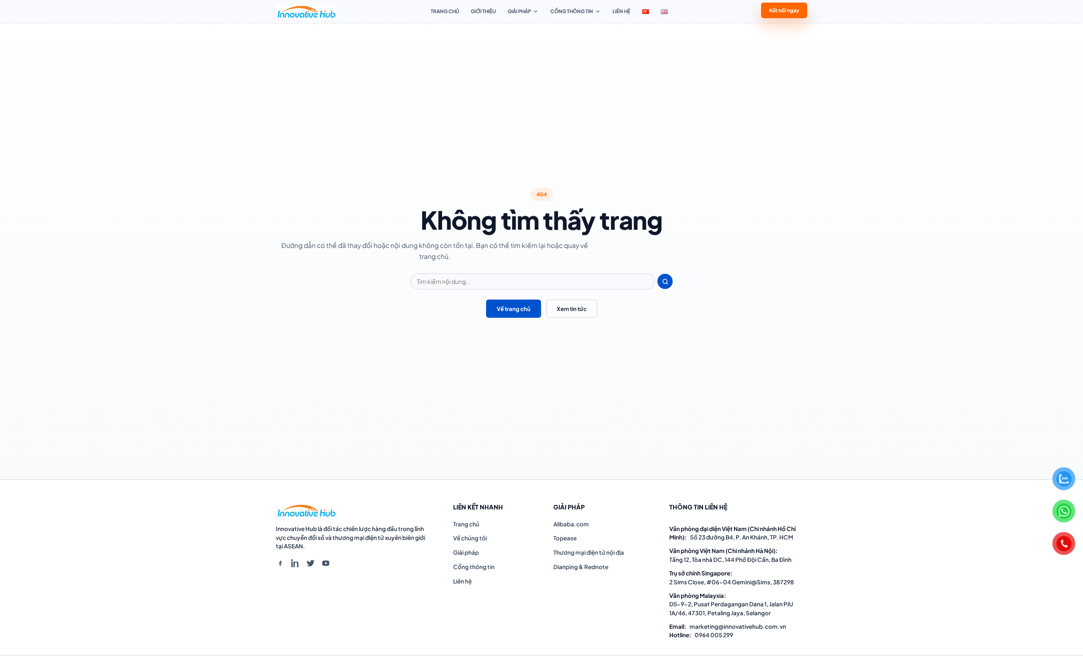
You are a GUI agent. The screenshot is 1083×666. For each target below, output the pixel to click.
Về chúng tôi (470, 538)
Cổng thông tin (571, 11)
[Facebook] (280, 563)
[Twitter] (310, 563)
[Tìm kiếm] (665, 281)
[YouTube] (326, 563)
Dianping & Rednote (580, 566)
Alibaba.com (571, 524)
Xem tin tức (572, 308)
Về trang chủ (514, 308)
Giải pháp (519, 11)
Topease (565, 538)
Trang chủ (445, 11)
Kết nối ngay (784, 11)
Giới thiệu (483, 11)
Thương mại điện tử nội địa (588, 552)
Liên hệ (621, 11)
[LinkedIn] (295, 563)
